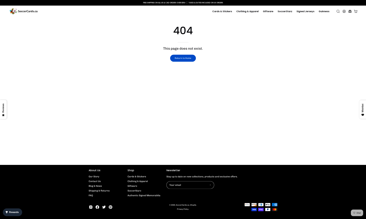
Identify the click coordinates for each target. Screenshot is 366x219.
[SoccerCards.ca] (24, 11)
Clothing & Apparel (138, 181)
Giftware (132, 186)
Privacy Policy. (183, 209)
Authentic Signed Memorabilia (144, 195)
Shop (131, 170)
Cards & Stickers (137, 176)
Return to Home (183, 58)
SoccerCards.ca (182, 205)
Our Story (94, 176)
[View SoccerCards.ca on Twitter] (104, 207)
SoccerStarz (134, 190)
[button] (247, 11)
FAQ (91, 195)
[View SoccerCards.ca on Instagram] (91, 207)
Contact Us (95, 181)
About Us (94, 170)
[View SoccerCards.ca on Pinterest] (110, 207)
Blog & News (95, 186)
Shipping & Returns (99, 190)
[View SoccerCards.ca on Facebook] (97, 207)
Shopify (193, 205)
